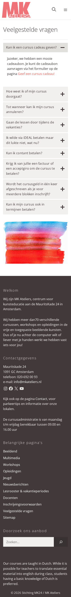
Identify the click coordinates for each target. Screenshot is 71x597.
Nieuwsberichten (15, 484)
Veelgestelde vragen (18, 511)
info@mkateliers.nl (27, 382)
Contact (41, 399)
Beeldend (10, 451)
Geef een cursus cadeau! (36, 74)
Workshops (11, 464)
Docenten (10, 498)
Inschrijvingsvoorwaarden (22, 504)
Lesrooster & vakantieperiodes (26, 491)
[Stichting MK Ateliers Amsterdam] (16, 10)
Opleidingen (12, 471)
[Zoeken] (61, 542)
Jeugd (7, 478)
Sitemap (9, 517)
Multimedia (11, 458)
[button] (54, 10)
